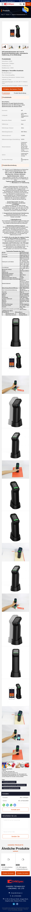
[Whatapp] (11, 805)
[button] (28, 47)
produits (7, 14)
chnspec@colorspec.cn (9, 1)
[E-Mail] (15, 805)
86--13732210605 (25, 1)
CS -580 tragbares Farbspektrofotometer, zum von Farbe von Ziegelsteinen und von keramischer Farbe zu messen (22, 868)
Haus (2, 14)
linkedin (14, 904)
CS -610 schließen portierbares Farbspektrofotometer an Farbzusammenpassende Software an (8, 868)
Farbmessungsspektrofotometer (11, 788)
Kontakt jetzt (15, 809)
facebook (17, 904)
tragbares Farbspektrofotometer (19, 14)
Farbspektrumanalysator (9, 782)
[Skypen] (7, 805)
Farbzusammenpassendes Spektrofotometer (14, 785)
